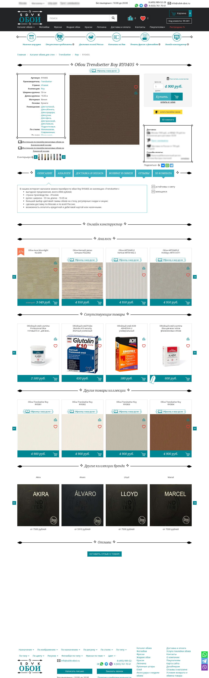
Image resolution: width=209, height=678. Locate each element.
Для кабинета (47, 109)
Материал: (34, 99)
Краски (88, 27)
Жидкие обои (73, 27)
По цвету (38, 655)
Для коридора (47, 112)
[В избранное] (135, 86)
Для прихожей (48, 121)
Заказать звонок (114, 671)
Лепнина (101, 27)
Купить (162, 97)
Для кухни (46, 115)
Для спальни (47, 123)
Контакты (140, 27)
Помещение (33, 106)
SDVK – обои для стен (30, 17)
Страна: (36, 85)
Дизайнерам (173, 666)
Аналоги (64, 173)
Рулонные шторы (146, 666)
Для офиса (46, 118)
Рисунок (52, 655)
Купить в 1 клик (167, 102)
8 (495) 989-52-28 (157, 2)
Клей (139, 669)
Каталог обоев (25, 27)
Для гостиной (47, 106)
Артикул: (35, 77)
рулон (157, 90)
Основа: (36, 103)
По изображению (46, 649)
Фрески (58, 27)
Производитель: (31, 81)
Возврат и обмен (121, 173)
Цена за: (158, 82)
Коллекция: (34, 88)
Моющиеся (46, 135)
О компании (172, 657)
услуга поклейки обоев (170, 112)
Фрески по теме (94, 655)
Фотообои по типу (71, 655)
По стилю (34, 129)
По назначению (69, 649)
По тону (23, 655)
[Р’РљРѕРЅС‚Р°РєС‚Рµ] (163, 165)
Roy (43, 88)
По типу (35, 135)
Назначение (25, 649)
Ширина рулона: (31, 92)
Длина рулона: (32, 95)
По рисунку (89, 649)
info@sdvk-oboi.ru (180, 3)
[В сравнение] (135, 93)
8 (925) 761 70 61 (157, 5)
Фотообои (44, 27)
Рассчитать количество (179, 79)
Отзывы (143, 173)
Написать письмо (74, 671)
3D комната (168, 119)
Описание (44, 173)
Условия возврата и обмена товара (176, 674)
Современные (48, 132)
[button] (14, 277)
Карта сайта (172, 663)
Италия (44, 85)
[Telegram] (171, 165)
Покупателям (157, 27)
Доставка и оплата (121, 27)
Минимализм (47, 129)
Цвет (111, 655)
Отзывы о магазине (176, 669)
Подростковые (48, 126)
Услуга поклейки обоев (178, 651)
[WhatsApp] (167, 165)
